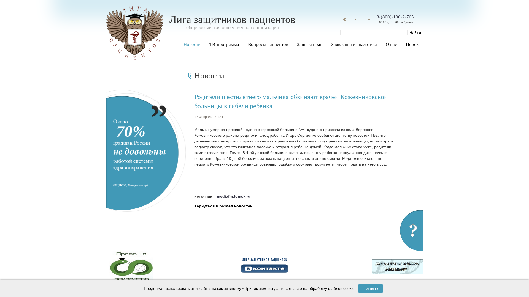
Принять (371, 288)
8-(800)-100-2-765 (395, 17)
